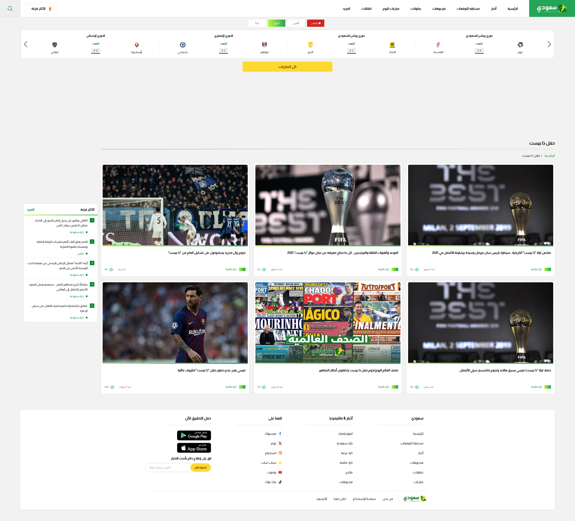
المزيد (30, 209)
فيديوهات (439, 8)
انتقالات (366, 8)
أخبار (493, 8)
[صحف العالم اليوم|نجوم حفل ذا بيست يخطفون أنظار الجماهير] (326, 337)
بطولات (416, 8)
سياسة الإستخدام (364, 499)
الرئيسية (513, 8)
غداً (257, 23)
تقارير (349, 472)
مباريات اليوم (391, 8)
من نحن (388, 499)
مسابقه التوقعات (468, 8)
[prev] (549, 44)
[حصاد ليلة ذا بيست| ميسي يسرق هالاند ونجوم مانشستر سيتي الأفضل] (479, 337)
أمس (296, 23)
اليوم (276, 23)
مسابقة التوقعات (411, 443)
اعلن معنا (340, 499)
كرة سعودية (345, 443)
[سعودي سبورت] (552, 8)
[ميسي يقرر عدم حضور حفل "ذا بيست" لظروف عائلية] (174, 337)
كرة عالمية (346, 462)
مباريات (418, 482)
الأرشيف (321, 499)
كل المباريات (287, 67)
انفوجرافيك (345, 433)
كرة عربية (347, 453)
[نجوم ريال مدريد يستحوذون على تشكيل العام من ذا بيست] (174, 219)
